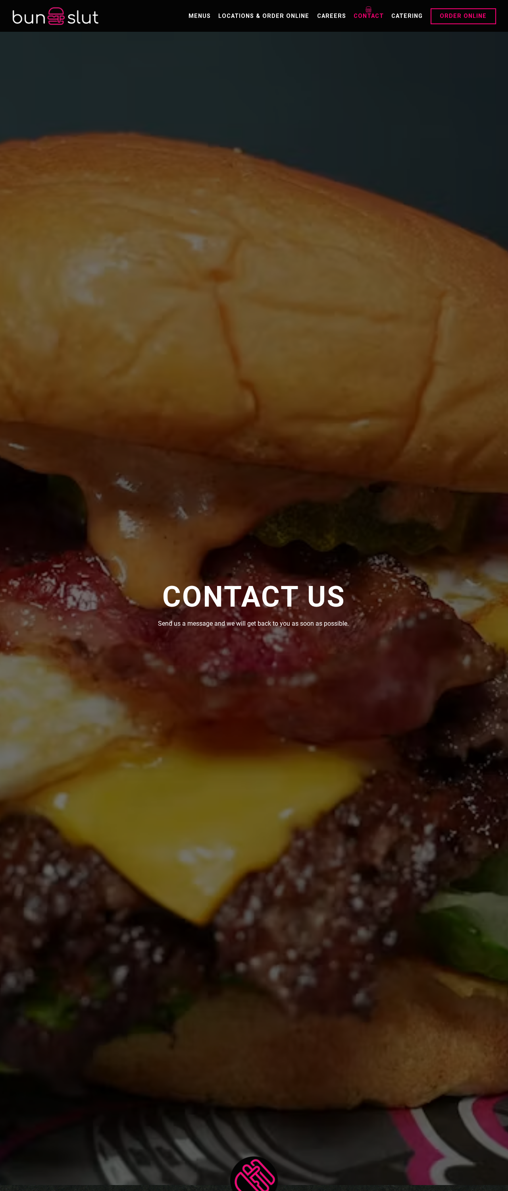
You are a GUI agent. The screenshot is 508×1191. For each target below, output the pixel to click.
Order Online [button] (463, 16)
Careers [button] (331, 16)
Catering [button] (407, 16)
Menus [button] (200, 16)
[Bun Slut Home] (55, 15)
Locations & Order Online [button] (263, 16)
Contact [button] (369, 16)
